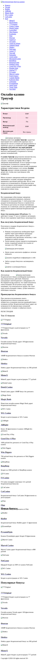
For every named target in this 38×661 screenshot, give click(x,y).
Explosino (12, 34)
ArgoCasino (13, 57)
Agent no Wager (14, 43)
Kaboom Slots (14, 80)
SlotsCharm (13, 85)
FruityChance (13, 76)
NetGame (12, 49)
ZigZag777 (13, 70)
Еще (6, 19)
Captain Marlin (14, 78)
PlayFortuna (13, 22)
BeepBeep (12, 61)
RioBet (7, 9)
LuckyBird (13, 30)
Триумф (12, 53)
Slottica (11, 47)
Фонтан (12, 38)
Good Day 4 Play (15, 66)
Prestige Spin (13, 68)
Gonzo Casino (14, 26)
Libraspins (12, 81)
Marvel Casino (14, 74)
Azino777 (12, 51)
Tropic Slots (13, 87)
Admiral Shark (14, 45)
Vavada (7, 7)
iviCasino (12, 41)
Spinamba (12, 55)
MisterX (12, 20)
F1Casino (12, 72)
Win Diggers (13, 32)
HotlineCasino (14, 64)
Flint (10, 36)
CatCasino (8, 17)
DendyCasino (13, 28)
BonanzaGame (14, 62)
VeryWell (12, 89)
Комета (7, 5)
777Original (13, 24)
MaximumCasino (15, 59)
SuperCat (12, 40)
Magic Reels (9, 13)
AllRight (8, 11)
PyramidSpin (13, 83)
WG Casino (9, 15)
